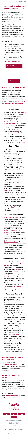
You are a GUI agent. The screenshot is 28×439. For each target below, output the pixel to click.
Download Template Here (14, 65)
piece (12, 207)
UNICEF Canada (20, 87)
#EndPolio (19, 199)
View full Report (14, 80)
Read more (14, 316)
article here (21, 142)
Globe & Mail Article (13, 334)
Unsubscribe (17, 433)
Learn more (11, 353)
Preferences (10, 433)
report (16, 269)
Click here (23, 1)
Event (10, 277)
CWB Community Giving (11, 217)
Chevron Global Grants (11, 242)
